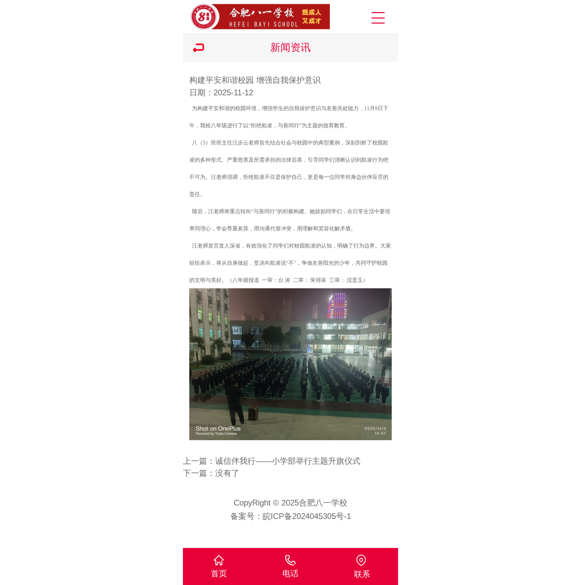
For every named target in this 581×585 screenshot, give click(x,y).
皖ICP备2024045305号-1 (307, 516)
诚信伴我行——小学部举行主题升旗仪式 (287, 460)
